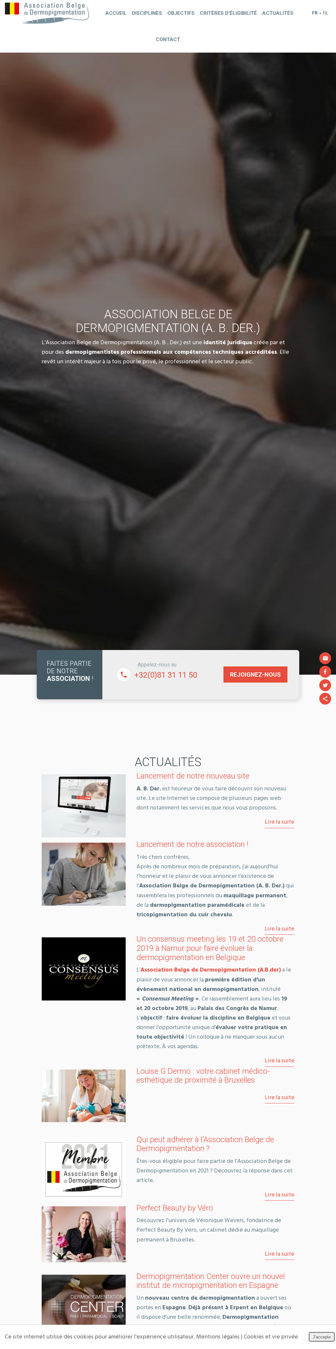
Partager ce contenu (325, 699)
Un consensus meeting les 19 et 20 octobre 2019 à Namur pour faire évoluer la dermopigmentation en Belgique (210, 948)
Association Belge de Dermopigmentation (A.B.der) (210, 970)
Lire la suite (279, 822)
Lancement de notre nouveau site (192, 776)
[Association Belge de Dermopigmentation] (47, 13)
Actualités (277, 13)
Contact (168, 39)
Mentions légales (218, 1337)
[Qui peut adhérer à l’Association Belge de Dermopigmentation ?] (84, 1169)
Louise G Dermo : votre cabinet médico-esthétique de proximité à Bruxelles (203, 1076)
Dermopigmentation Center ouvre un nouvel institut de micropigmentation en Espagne (210, 1281)
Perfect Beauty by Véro (174, 1208)
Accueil (116, 13)
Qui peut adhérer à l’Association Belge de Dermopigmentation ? (205, 1144)
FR (315, 13)
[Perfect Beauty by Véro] (84, 1234)
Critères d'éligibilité (228, 13)
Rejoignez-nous (255, 674)
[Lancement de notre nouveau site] (84, 805)
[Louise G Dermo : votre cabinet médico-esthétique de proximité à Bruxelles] (84, 1096)
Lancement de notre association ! (192, 844)
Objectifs (181, 13)
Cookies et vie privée (271, 1337)
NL (325, 13)
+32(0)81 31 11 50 (165, 675)
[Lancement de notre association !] (84, 874)
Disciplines (147, 13)
